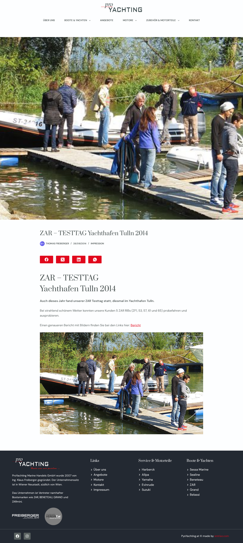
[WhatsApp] (95, 259)
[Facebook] (46, 259)
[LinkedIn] (78, 259)
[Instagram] (27, 536)
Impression (97, 243)
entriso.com (222, 536)
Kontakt (194, 20)
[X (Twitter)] (62, 259)
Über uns (49, 20)
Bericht (136, 325)
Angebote (106, 20)
